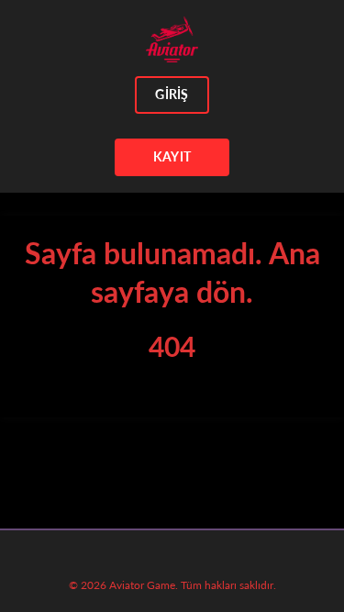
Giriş (171, 94)
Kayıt (172, 156)
